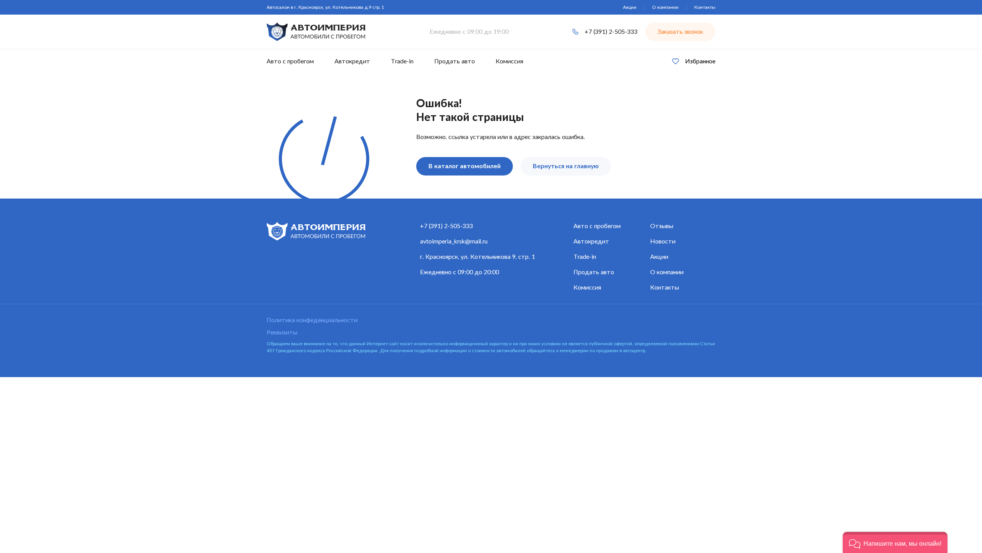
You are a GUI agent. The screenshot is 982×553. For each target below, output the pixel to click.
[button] (895, 542)
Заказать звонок (680, 32)
